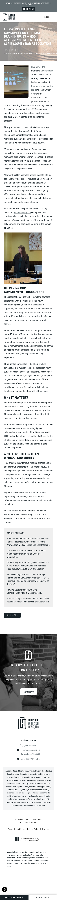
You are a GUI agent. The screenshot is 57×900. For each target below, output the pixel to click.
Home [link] (6, 50)
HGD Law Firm (38, 66)
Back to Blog (12, 615)
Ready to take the (28, 667)
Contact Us (28, 691)
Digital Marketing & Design (31, 839)
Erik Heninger (46, 70)
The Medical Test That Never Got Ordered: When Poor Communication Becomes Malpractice (26, 553)
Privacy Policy (33, 829)
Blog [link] (12, 50)
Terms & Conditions (16, 829)
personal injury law (22, 212)
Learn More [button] (28, 9)
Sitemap (45, 829)
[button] (4, 889)
